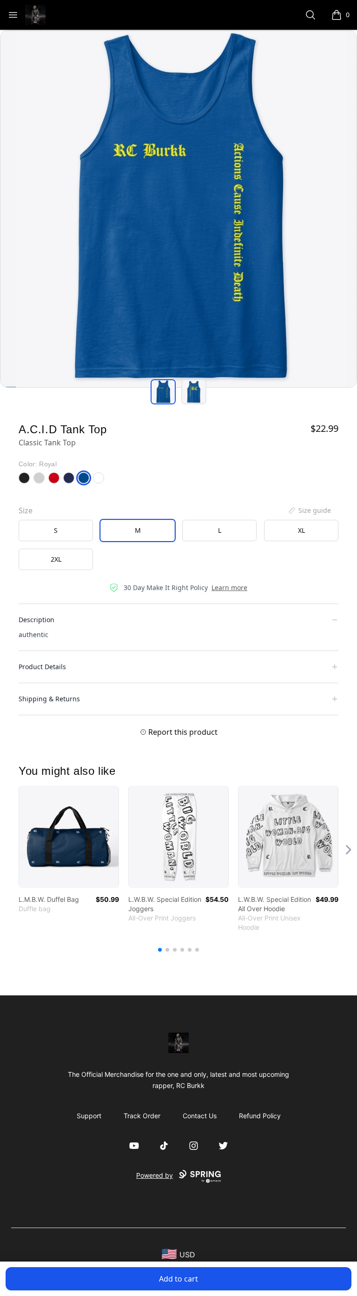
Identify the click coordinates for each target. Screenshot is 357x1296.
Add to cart (178, 1279)
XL (301, 530)
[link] (69, 836)
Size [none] (26, 510)
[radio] (56, 530)
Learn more (229, 587)
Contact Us (200, 1116)
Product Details (42, 666)
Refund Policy (260, 1116)
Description (36, 619)
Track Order (142, 1116)
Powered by (154, 1175)
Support (89, 1116)
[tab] (163, 391)
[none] (309, 510)
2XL (56, 559)
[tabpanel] (178, 209)
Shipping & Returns (49, 698)
